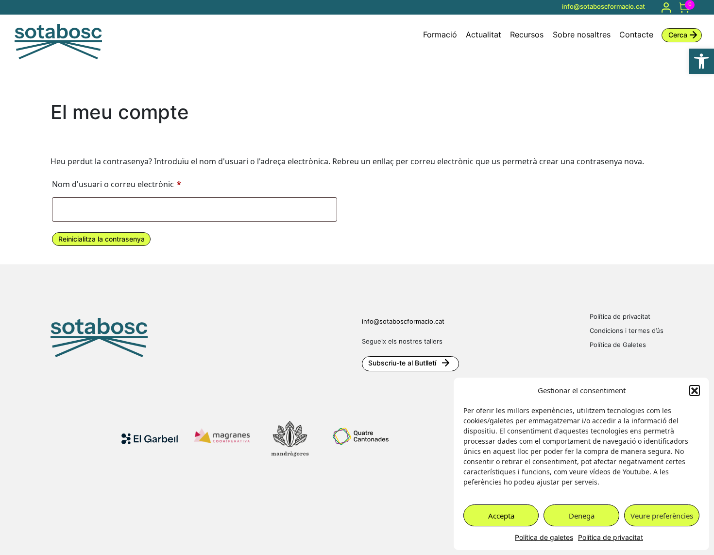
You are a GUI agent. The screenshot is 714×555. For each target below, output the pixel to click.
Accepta (501, 515)
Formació (440, 34)
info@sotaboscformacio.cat (603, 6)
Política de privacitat (610, 537)
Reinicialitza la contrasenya (101, 239)
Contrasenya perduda (667, 10)
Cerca (677, 35)
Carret (685, 9)
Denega (582, 515)
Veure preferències (661, 515)
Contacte (636, 34)
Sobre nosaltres (582, 34)
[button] (701, 61)
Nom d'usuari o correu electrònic (135, 184)
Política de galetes (544, 537)
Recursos (527, 34)
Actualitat (483, 34)
